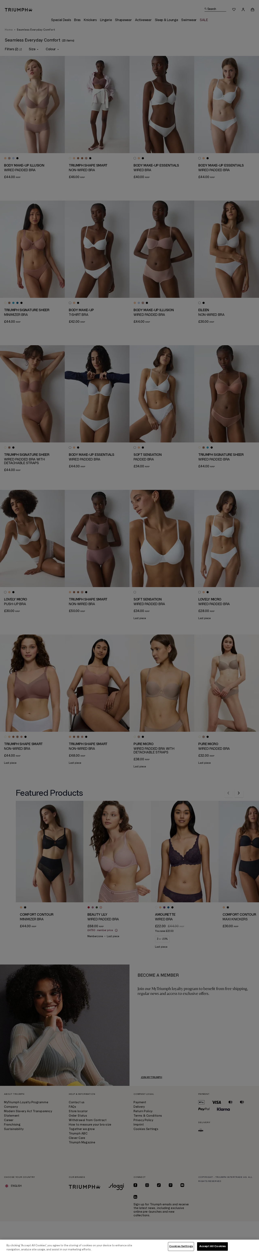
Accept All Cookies (212, 1246)
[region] (129, 1247)
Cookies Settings (181, 1246)
